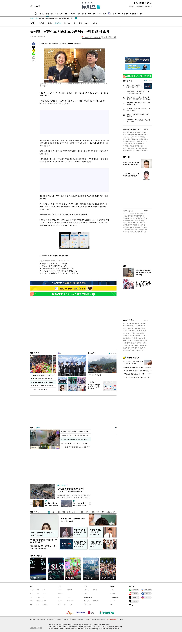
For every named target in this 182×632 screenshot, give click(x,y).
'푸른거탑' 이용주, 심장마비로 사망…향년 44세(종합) (95, 532)
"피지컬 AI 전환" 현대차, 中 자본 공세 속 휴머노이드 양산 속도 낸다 (44, 541)
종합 (49, 512)
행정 (80, 23)
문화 (94, 14)
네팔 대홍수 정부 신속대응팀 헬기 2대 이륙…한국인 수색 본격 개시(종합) (43, 547)
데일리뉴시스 (70, 601)
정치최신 (42, 23)
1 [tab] (109, 353)
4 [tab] (115, 353)
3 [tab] (113, 353)
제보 (140, 14)
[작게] (112, 37)
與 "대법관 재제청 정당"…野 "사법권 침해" (51, 505)
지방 (89, 14)
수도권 (84, 14)
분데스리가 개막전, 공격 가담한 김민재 (42, 382)
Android (112, 601)
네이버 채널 (135, 590)
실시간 (42, 14)
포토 (119, 14)
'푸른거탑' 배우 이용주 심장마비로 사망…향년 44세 (72, 520)
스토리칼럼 (69, 590)
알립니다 (120, 619)
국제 (52, 14)
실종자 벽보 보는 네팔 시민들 (39, 389)
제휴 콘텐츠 (134, 14)
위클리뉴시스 (148, 6)
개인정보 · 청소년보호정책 (98, 619)
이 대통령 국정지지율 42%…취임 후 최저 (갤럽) (94, 387)
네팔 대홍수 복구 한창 (94, 375)
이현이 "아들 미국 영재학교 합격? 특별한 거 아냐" (80, 532)
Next (90, 503)
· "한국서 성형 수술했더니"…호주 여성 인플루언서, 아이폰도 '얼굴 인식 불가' (137, 377)
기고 (68, 593)
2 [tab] (111, 353)
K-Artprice (132, 6)
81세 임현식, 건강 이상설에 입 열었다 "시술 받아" (75, 447)
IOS (111, 604)
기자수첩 (126, 157)
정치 (47, 14)
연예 (104, 14)
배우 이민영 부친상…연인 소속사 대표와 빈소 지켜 (43, 534)
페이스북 (148, 593)
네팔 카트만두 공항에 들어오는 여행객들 (42, 386)
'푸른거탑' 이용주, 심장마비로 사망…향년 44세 (74, 431)
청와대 (50, 23)
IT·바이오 (72, 14)
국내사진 (86, 590)
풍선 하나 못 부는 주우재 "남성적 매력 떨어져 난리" (75, 439)
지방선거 (96, 23)
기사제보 (80, 619)
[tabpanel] (102, 367)
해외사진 (95, 590)
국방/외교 (67, 23)
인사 (59, 604)
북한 (74, 23)
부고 (65, 604)
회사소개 (32, 619)
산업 (65, 14)
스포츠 (99, 14)
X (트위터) (135, 597)
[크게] (115, 37)
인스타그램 (147, 597)
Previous (31, 503)
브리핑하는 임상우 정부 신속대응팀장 (41, 379)
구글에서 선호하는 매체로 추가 (92, 37)
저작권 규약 (66, 619)
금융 (61, 14)
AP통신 (112, 590)
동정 (71, 604)
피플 (124, 266)
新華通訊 (112, 593)
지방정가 (87, 23)
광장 (114, 14)
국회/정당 (58, 23)
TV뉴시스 (125, 14)
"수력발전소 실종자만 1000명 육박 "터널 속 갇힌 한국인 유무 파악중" (70, 490)
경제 (56, 14)
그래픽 (85, 593)
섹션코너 (60, 601)
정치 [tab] (145, 80)
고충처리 (74, 619)
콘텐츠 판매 (58, 619)
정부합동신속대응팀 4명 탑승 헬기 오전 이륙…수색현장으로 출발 (80, 544)
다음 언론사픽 (148, 590)
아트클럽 (60, 593)
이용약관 (87, 619)
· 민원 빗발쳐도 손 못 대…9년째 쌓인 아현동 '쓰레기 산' (137, 371)
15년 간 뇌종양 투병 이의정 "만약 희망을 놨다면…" (96, 544)
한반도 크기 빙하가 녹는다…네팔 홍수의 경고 (80, 505)
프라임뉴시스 (140, 6)
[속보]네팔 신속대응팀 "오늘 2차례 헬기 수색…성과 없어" (50, 18)
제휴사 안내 (50, 619)
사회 (78, 14)
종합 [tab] (150, 80)
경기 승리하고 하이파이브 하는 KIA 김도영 (43, 375)
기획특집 (69, 597)
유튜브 (135, 593)
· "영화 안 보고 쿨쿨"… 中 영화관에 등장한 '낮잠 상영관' (137, 368)
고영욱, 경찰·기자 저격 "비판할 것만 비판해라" (74, 435)
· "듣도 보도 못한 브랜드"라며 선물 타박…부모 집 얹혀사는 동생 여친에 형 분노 (137, 374)
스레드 (135, 601)
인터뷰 (59, 597)
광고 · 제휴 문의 (41, 619)
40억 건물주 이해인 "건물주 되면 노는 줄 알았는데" (75, 443)
